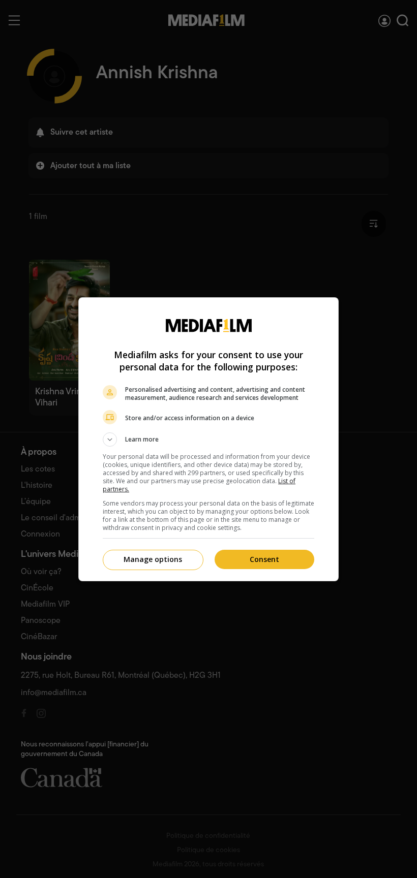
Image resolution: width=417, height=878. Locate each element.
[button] (208, 439)
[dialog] (208, 439)
